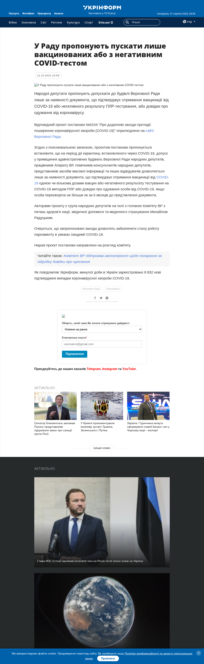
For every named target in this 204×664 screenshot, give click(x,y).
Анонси (58, 13)
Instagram (109, 369)
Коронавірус (113, 288)
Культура (73, 22)
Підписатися (75, 353)
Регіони (56, 22)
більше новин (102, 448)
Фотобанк (28, 13)
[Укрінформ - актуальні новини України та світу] (102, 7)
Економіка (29, 22)
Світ (43, 22)
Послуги (14, 13)
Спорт (88, 22)
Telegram (94, 369)
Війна (13, 22)
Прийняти (108, 658)
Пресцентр (44, 13)
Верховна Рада (91, 288)
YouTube (129, 369)
